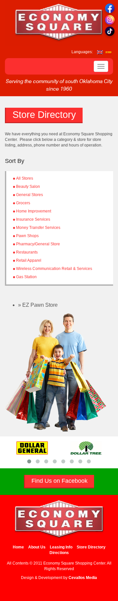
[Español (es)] (108, 52)
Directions (59, 552)
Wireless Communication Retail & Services (54, 268)
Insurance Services (33, 219)
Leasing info (61, 547)
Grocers (23, 203)
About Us (37, 547)
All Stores (24, 178)
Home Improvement (33, 211)
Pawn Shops (27, 236)
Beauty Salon (28, 186)
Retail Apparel (28, 260)
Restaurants (27, 252)
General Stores (29, 194)
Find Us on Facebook (59, 481)
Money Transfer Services (38, 227)
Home (18, 547)
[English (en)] (100, 52)
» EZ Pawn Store (38, 305)
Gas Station (26, 277)
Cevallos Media (83, 577)
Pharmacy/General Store (38, 244)
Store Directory (91, 547)
